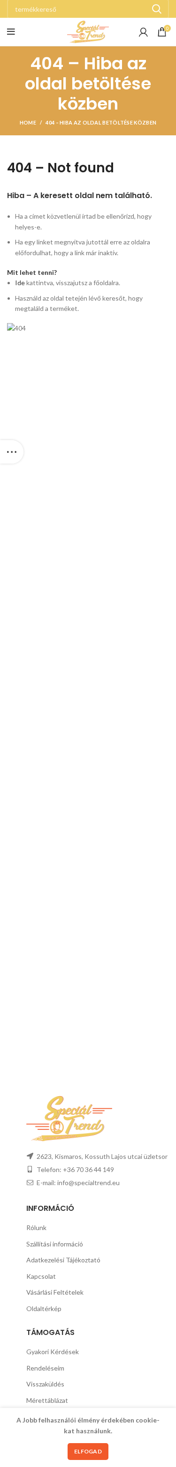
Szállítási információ (54, 1244)
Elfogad (88, 1451)
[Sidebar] (11, 452)
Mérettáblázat (47, 1400)
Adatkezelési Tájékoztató (63, 1260)
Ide (20, 283)
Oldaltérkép (43, 1308)
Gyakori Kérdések (52, 1352)
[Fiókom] (143, 31)
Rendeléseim (45, 1368)
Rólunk (36, 1227)
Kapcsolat (41, 1276)
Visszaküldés (45, 1384)
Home (28, 122)
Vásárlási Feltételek (55, 1292)
